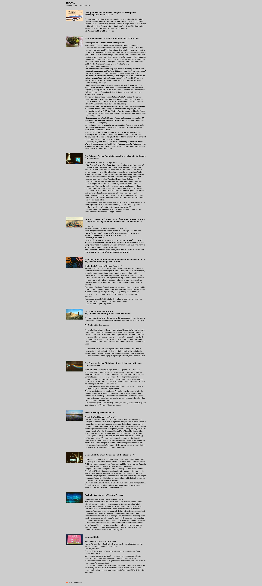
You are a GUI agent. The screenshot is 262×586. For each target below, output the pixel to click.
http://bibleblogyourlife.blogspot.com (98, 66)
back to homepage (75, 582)
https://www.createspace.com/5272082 (100, 45)
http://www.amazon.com (128, 45)
